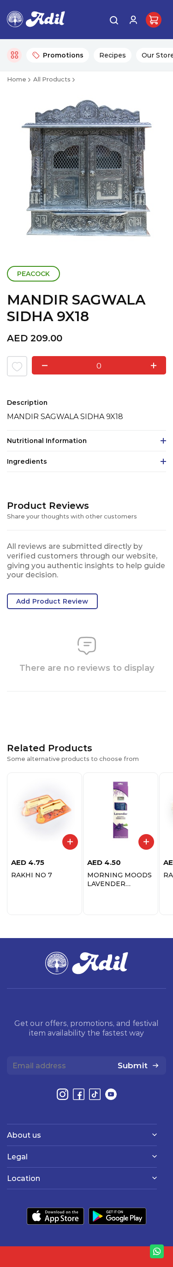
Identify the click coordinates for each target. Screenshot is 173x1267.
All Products (52, 79)
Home (16, 79)
